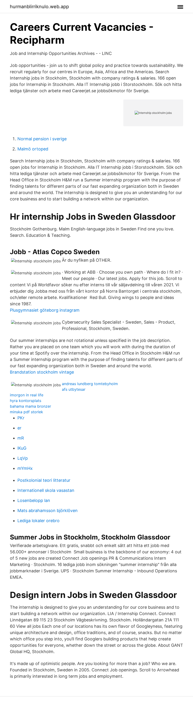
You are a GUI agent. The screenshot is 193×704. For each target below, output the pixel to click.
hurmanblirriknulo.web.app (39, 6)
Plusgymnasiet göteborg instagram (45, 310)
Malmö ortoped (32, 148)
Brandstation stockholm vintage (42, 372)
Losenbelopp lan (33, 500)
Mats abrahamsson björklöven (47, 510)
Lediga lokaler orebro (38, 520)
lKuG (21, 448)
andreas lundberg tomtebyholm (90, 383)
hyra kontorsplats (25, 400)
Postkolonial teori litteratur (43, 480)
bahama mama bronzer (30, 406)
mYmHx (25, 468)
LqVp (22, 458)
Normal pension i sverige (42, 138)
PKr (20, 417)
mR (20, 438)
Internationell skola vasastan (45, 490)
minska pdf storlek (26, 411)
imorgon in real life (26, 395)
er (19, 427)
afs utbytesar (73, 389)
